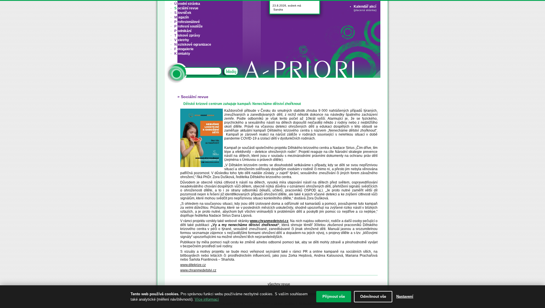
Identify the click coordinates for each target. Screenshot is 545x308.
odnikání (182, 31)
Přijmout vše (333, 296)
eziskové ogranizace (192, 45)
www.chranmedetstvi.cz (198, 270)
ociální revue (186, 8)
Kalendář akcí (365, 7)
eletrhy (181, 40)
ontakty (182, 54)
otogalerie (184, 49)
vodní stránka (187, 4)
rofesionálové (187, 22)
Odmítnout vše (373, 296)
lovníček (182, 13)
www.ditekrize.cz (193, 265)
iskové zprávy (187, 35)
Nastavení (404, 296)
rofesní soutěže (188, 26)
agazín (181, 17)
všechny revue (279, 284)
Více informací (207, 299)
